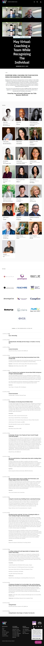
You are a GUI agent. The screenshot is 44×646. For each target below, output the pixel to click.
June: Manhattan (26, 629)
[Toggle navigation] (34, 2)
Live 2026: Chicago (15, 634)
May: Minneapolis (26, 633)
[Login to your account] (41, 1)
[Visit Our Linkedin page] (38, 626)
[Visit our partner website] (9, 276)
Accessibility (4, 634)
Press (3, 629)
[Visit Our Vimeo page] (41, 626)
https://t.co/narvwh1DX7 (37, 635)
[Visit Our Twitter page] (33, 626)
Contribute (4, 630)
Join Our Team (4, 633)
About (3, 628)
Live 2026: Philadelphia (16, 633)
